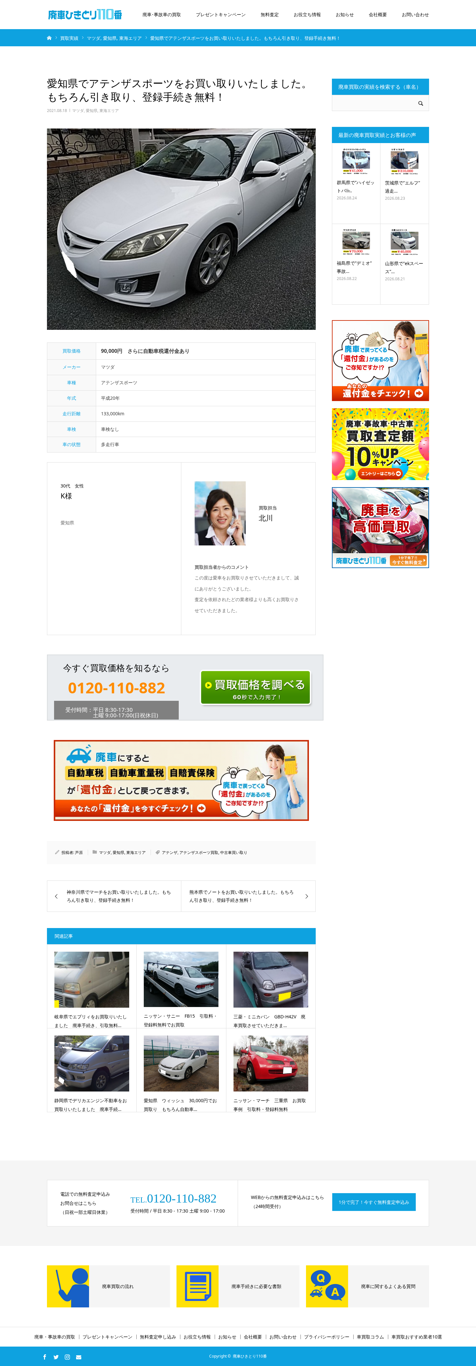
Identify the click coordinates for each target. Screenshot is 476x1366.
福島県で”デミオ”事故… (354, 267)
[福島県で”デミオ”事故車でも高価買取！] (356, 242)
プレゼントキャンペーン (221, 14)
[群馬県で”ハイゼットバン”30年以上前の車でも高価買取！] (356, 161)
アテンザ (169, 852)
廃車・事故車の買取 (54, 1337)
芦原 (79, 852)
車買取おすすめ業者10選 (416, 1337)
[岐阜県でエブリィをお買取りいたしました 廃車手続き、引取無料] (91, 980)
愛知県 (91, 110)
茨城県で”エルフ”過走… (402, 187)
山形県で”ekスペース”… (404, 267)
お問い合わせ (415, 14)
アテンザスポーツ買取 (198, 852)
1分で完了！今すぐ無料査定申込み (374, 1202)
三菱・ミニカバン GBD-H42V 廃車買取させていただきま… (269, 1020)
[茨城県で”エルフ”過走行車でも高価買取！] (404, 161)
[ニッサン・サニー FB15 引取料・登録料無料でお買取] (181, 979)
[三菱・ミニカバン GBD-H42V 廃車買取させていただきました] (270, 980)
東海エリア (109, 110)
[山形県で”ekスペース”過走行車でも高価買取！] (404, 242)
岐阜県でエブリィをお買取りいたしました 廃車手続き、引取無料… (90, 1020)
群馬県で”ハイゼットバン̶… (356, 186)
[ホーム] (49, 37)
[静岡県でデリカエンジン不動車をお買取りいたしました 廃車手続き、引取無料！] (91, 1064)
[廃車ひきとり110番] (86, 14)
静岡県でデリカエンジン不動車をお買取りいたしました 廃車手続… (90, 1104)
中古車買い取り (233, 852)
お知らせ (345, 14)
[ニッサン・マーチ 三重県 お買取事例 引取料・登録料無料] (270, 1064)
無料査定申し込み (158, 1337)
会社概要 (378, 14)
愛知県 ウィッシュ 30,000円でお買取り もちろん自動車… (180, 1104)
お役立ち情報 (307, 14)
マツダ (78, 110)
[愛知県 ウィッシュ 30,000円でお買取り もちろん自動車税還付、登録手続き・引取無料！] (181, 1064)
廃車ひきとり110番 (250, 1356)
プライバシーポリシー (326, 1337)
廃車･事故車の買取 (161, 14)
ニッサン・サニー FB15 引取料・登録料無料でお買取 (181, 1020)
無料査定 (270, 14)
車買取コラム (370, 1337)
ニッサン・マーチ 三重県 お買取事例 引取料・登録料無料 (269, 1104)
